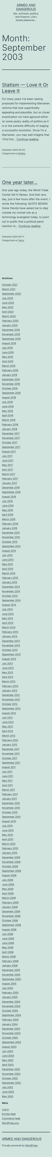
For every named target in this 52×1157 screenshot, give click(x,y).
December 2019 (11, 329)
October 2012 (9, 704)
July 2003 (7, 1051)
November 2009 (11, 861)
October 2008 (10, 920)
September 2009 (11, 870)
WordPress (31, 1145)
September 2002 (11, 1082)
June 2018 (8, 406)
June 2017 (7, 460)
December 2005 (11, 970)
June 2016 (8, 505)
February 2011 (10, 794)
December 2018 (11, 379)
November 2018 (11, 384)
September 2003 (11, 1042)
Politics (21, 153)
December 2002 (11, 1069)
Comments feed (11, 1118)
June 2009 (8, 884)
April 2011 (7, 785)
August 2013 (9, 659)
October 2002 (10, 1078)
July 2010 (7, 825)
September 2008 (11, 925)
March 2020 (9, 316)
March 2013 (8, 681)
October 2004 (10, 1010)
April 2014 (7, 622)
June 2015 (8, 559)
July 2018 (7, 402)
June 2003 (8, 1055)
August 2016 (9, 496)
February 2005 (10, 992)
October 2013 (9, 650)
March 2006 (9, 956)
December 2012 (11, 695)
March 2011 (8, 789)
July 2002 (7, 1087)
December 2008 (11, 911)
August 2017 (9, 451)
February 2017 (10, 478)
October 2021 (9, 284)
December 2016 (11, 487)
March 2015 (8, 573)
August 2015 (9, 550)
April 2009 (8, 893)
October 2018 (9, 388)
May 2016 (7, 510)
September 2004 (11, 1015)
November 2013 (11, 645)
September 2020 (11, 293)
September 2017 (11, 447)
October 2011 (9, 758)
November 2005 (11, 974)
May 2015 (7, 564)
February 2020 (10, 320)
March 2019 (8, 365)
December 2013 (11, 641)
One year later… (19, 182)
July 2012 (7, 717)
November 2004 (11, 1006)
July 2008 (7, 934)
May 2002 (7, 1096)
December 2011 (10, 749)
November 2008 (11, 916)
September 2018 (11, 392)
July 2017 (7, 456)
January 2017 (9, 483)
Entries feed (9, 1114)
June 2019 (8, 352)
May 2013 (7, 672)
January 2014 (9, 636)
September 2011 (11, 762)
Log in (5, 1109)
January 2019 (9, 375)
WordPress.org (10, 1123)
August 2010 (9, 821)
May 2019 (7, 356)
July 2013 (7, 663)
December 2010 (11, 803)
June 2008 (8, 938)
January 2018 (9, 429)
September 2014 (11, 600)
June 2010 (8, 830)
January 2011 (9, 798)
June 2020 (8, 302)
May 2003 (7, 1060)
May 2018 (7, 411)
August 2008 (9, 929)
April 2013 (7, 677)
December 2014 (11, 586)
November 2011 (11, 753)
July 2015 (7, 555)
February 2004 (10, 1019)
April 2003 (8, 1064)
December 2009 (11, 857)
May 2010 (7, 834)
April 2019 (7, 361)
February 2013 (10, 686)
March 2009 (9, 898)
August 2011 (9, 767)
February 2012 (10, 740)
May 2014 (7, 618)
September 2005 (11, 979)
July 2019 (7, 347)
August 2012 (9, 713)
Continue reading (27, 139)
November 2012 (11, 699)
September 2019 (11, 338)
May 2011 (7, 780)
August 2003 (9, 1046)
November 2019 (11, 334)
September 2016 (11, 492)
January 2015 (9, 582)
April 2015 (7, 568)
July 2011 (7, 771)
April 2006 (8, 952)
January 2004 (10, 1024)
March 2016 (8, 519)
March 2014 (8, 627)
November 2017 (11, 438)
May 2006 (7, 947)
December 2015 (11, 532)
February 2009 (10, 902)
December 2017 (11, 433)
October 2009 (10, 866)
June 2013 (8, 668)
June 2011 (7, 776)
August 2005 (9, 983)
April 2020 (8, 311)
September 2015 (11, 546)
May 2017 (7, 465)
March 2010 (8, 843)
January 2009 (10, 907)
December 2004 (11, 1001)
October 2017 (9, 442)
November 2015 (11, 537)
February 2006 (10, 961)
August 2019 (9, 343)
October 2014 (10, 595)
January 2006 (10, 965)
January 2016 (9, 528)
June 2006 (8, 943)
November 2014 (11, 591)
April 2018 (7, 415)
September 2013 (11, 654)
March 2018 (8, 420)
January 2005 (10, 997)
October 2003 (10, 1037)
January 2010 (9, 852)
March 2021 (8, 289)
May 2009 (7, 889)
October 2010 (9, 812)
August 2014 (9, 604)
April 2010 (7, 839)
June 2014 (8, 614)
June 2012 (8, 722)
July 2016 (7, 501)
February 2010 (10, 848)
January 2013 (9, 690)
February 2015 (10, 577)
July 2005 (7, 988)
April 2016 (7, 514)
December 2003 (11, 1028)
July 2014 (7, 609)
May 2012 (7, 726)
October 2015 (9, 541)
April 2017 (7, 469)
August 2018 (9, 397)
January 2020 (10, 325)
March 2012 (8, 735)
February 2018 (10, 424)
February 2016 (10, 523)
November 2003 (11, 1033)
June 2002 (8, 1091)
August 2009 (9, 875)
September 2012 (11, 708)
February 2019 (10, 370)
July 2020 (7, 298)
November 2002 (11, 1073)
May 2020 (7, 307)
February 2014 (10, 631)
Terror (21, 240)
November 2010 (11, 807)
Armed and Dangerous (21, 1139)
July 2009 (7, 880)
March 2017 (8, 474)
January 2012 (9, 744)
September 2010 (11, 816)
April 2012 (7, 731)
